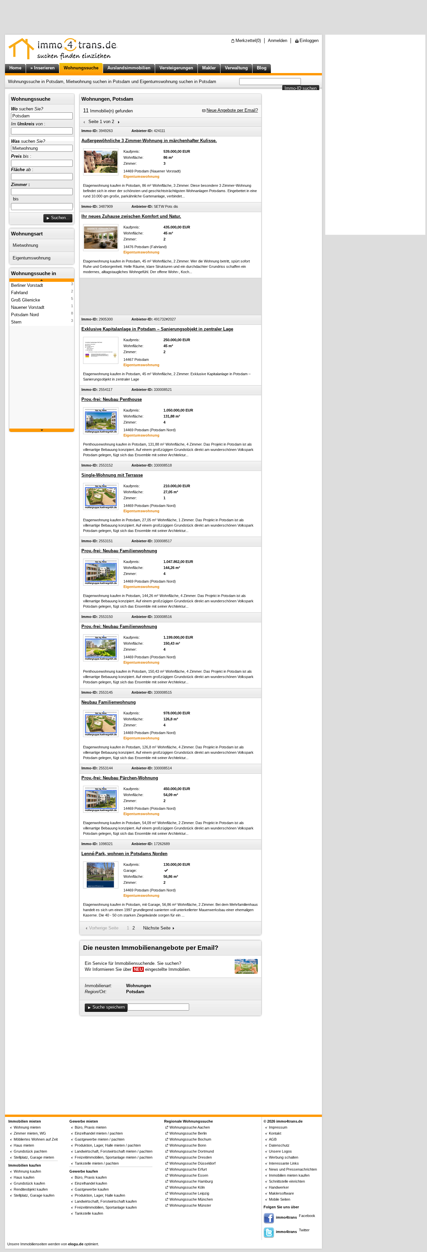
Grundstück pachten (30, 1151)
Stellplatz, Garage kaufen (34, 1195)
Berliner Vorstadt (27, 285)
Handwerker (279, 1187)
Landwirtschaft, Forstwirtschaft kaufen (106, 1201)
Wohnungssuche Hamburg (191, 1181)
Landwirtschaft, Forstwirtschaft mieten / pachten (113, 1151)
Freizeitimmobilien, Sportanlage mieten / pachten (113, 1157)
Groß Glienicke (25, 299)
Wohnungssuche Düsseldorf (192, 1163)
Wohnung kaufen (27, 1171)
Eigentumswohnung (31, 257)
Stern (16, 322)
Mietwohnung (25, 245)
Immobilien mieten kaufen (289, 1175)
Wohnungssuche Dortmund (191, 1151)
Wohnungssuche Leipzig (189, 1193)
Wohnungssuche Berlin (188, 1133)
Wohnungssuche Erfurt (188, 1169)
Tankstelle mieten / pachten (97, 1163)
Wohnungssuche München (191, 1199)
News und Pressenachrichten (293, 1169)
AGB (273, 1139)
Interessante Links (284, 1163)
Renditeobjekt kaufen (31, 1189)
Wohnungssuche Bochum (190, 1139)
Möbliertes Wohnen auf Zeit (36, 1139)
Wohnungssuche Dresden (190, 1157)
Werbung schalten (283, 1157)
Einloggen (309, 40)
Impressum (278, 1127)
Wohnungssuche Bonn (187, 1145)
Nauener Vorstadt (27, 307)
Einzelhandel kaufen (91, 1183)
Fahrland (19, 292)
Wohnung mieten (27, 1127)
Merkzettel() (248, 40)
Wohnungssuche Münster (190, 1205)
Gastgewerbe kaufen (92, 1189)
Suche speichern (108, 1007)
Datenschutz (279, 1145)
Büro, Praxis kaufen (91, 1177)
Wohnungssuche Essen (188, 1175)
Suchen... (60, 217)
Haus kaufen (24, 1177)
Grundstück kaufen (29, 1183)
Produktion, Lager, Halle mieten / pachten (108, 1145)
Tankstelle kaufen (89, 1213)
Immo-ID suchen (301, 88)
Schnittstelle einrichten (287, 1181)
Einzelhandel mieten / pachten (99, 1133)
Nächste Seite (156, 927)
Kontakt (275, 1133)
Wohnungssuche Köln (187, 1187)
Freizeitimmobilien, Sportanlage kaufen (106, 1207)
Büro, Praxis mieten (90, 1127)
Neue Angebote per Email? (232, 110)
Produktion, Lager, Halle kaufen (100, 1195)
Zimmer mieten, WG (30, 1133)
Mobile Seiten (279, 1199)
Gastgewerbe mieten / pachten (99, 1139)
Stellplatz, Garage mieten (34, 1157)
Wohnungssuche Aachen (189, 1127)
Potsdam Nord (25, 314)
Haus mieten (24, 1145)
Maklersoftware (281, 1193)
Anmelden (277, 40)
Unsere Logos (280, 1151)
